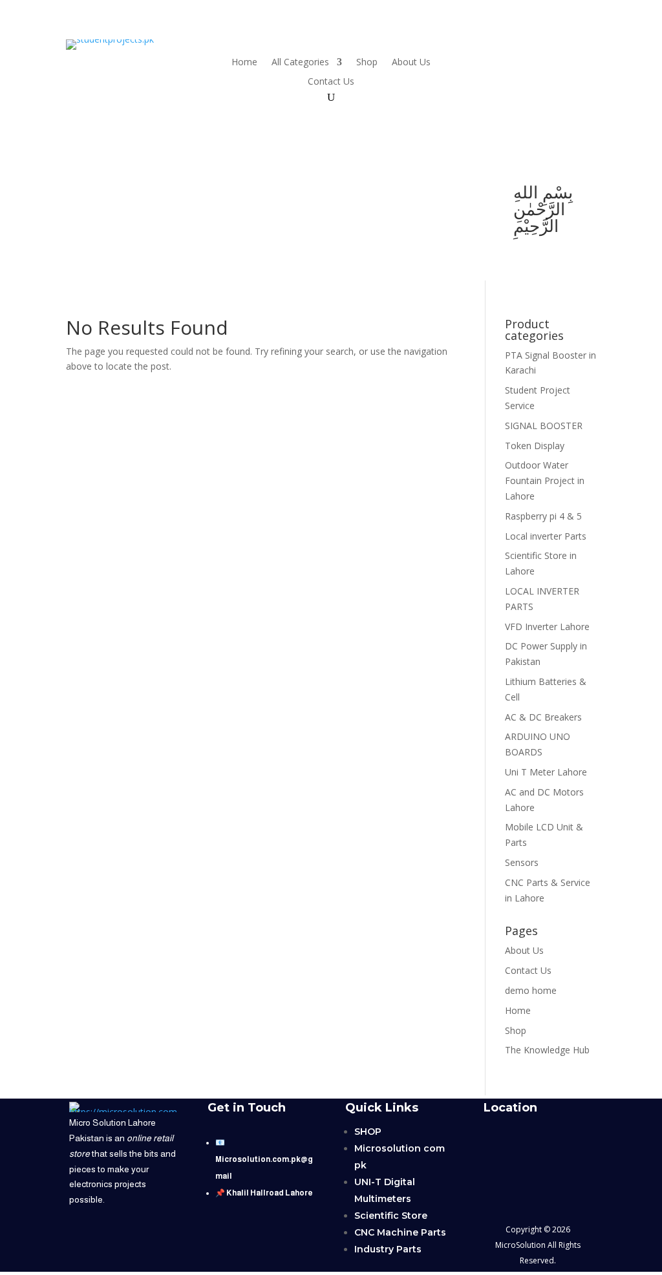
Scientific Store (390, 1215)
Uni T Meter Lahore (546, 772)
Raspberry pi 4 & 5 (543, 516)
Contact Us (331, 82)
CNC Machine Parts (400, 1232)
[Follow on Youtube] (79, 194)
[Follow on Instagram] (107, 219)
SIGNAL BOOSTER (543, 425)
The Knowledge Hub (547, 1050)
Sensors (522, 862)
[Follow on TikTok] (104, 194)
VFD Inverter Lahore (547, 626)
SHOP (367, 1131)
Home (244, 63)
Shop (367, 63)
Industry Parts (388, 1249)
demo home (531, 990)
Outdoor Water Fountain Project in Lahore (544, 480)
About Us (411, 63)
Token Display (534, 445)
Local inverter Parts (545, 536)
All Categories (300, 63)
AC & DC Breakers (543, 717)
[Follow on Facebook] (130, 194)
